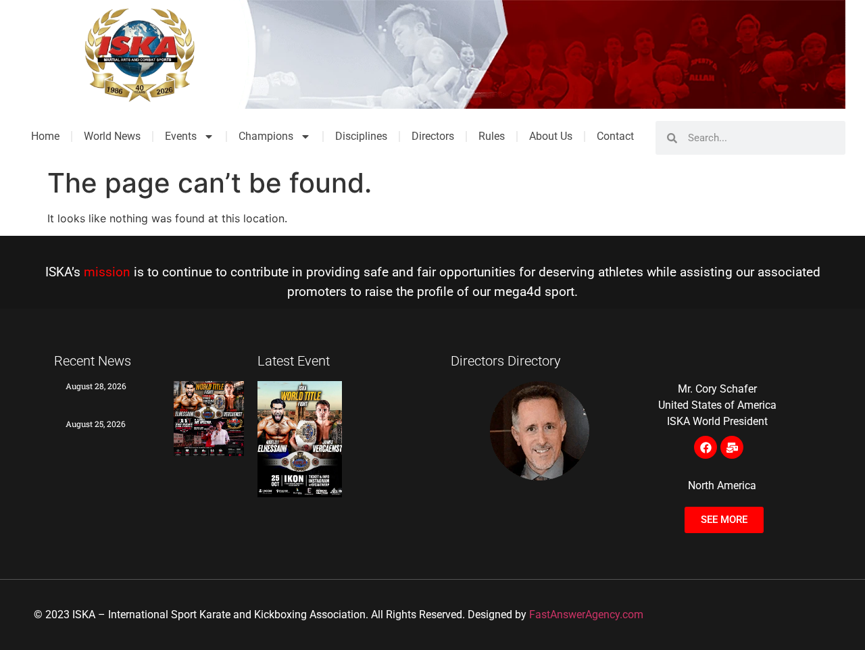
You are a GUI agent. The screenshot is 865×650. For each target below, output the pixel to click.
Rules (491, 136)
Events (181, 136)
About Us (550, 136)
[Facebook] (705, 447)
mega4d (517, 291)
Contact (615, 136)
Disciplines (361, 136)
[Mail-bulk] (731, 447)
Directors (433, 136)
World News (112, 136)
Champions (266, 136)
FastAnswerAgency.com (586, 614)
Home (45, 136)
